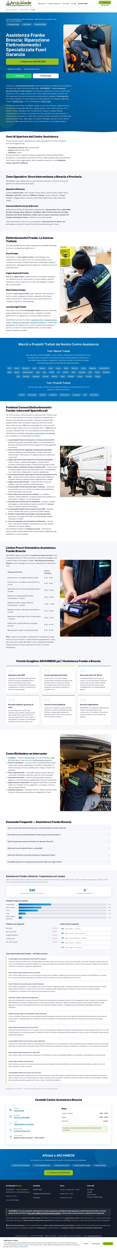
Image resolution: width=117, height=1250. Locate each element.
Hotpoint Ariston (28, 372)
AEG (9, 368)
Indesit (52, 372)
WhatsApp (20, 76)
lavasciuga (76, 395)
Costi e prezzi (91, 1194)
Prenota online (83, 3)
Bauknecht (26, 368)
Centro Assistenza (11, 9)
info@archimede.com (94, 1236)
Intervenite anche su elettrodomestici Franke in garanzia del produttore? (34, 835)
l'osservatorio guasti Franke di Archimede (40, 433)
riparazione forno (37, 320)
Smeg (62, 376)
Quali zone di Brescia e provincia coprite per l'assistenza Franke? (31, 855)
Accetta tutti (108, 1243)
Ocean (97, 372)
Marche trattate (54, 3)
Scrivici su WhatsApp (22, 1117)
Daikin (66, 368)
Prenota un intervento (22, 1131)
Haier (9, 372)
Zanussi (80, 376)
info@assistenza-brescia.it (42, 760)
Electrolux (75, 368)
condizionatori (64, 395)
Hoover (17, 372)
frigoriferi (42, 395)
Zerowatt (88, 376)
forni (84, 395)
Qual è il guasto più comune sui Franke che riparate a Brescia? (30, 841)
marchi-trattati (24, 9)
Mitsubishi (82, 372)
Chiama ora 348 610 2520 (33, 61)
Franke (83, 368)
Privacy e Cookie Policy (94, 1197)
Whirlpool (71, 376)
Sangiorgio (36, 376)
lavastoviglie (32, 395)
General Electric (104, 368)
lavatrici (21, 395)
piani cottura (94, 395)
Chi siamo (66, 3)
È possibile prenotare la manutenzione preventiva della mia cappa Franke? (35, 862)
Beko (34, 368)
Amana (17, 368)
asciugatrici (52, 395)
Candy (58, 368)
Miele (73, 372)
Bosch (51, 368)
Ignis (38, 372)
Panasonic (106, 372)
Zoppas (97, 376)
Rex (18, 376)
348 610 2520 (18, 101)
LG (58, 372)
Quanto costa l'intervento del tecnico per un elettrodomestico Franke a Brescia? (37, 828)
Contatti (73, 3)
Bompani (42, 368)
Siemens (54, 376)
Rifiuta (86, 1243)
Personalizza (96, 1243)
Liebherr (65, 372)
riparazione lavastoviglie (20, 322)
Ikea (44, 372)
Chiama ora (105, 2)
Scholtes (45, 376)
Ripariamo (41, 3)
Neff (90, 372)
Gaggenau (92, 368)
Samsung (26, 376)
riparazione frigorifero (38, 322)
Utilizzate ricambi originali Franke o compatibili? (25, 848)
